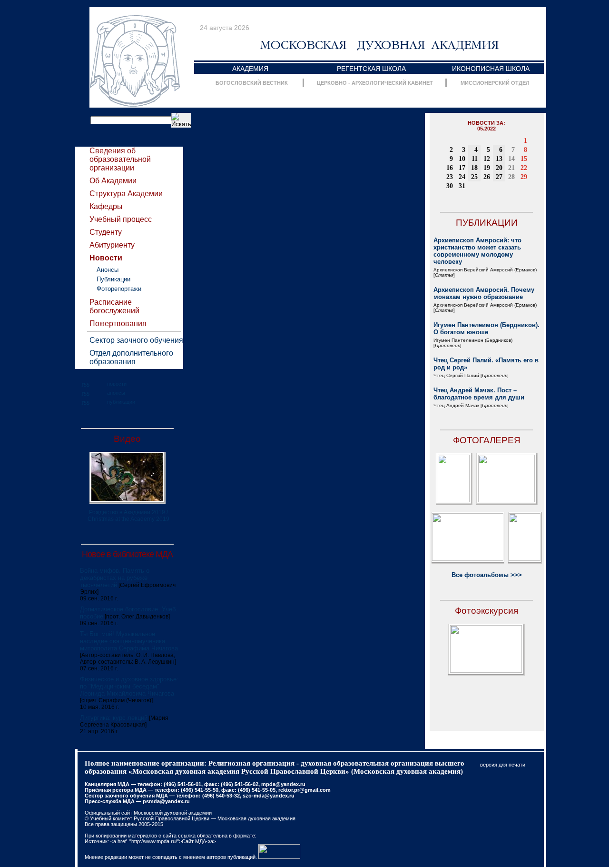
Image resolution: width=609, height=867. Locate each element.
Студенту (105, 232)
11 (474, 158)
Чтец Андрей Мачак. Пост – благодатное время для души (478, 394)
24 (462, 176)
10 (462, 158)
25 (474, 176)
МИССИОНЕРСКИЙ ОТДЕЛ (495, 83)
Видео (127, 439)
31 (462, 185)
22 (524, 167)
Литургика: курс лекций (113, 717)
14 (511, 158)
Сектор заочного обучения (136, 340)
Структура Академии (126, 193)
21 (511, 167)
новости (117, 384)
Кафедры (106, 206)
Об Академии (113, 181)
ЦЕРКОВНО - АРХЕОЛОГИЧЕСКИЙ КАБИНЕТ (375, 83)
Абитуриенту (112, 245)
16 (449, 167)
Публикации (113, 279)
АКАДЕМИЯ (250, 68)
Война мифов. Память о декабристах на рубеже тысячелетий (114, 577)
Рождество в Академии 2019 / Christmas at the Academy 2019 (128, 515)
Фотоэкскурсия (486, 611)
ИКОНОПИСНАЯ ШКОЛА (491, 68)
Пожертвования (118, 323)
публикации (121, 402)
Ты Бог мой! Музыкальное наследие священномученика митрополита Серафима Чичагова (129, 641)
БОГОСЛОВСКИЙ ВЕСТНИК (252, 83)
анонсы (116, 393)
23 (449, 176)
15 (524, 158)
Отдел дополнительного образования (131, 357)
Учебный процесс (120, 219)
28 (511, 176)
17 (462, 167)
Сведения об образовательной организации (120, 159)
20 (499, 167)
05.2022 (486, 128)
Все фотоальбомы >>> (487, 574)
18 (474, 167)
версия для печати (502, 764)
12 (486, 158)
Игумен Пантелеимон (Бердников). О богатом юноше (486, 328)
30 (449, 185)
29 (524, 176)
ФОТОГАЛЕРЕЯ (487, 440)
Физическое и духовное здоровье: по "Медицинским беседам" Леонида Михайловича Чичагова (129, 686)
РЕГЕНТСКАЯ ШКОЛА (371, 68)
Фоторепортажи (119, 288)
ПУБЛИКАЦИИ (487, 223)
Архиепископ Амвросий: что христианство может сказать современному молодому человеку (477, 251)
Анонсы (107, 269)
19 (486, 167)
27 (499, 176)
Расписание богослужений (114, 306)
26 (486, 176)
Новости (105, 258)
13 (499, 158)
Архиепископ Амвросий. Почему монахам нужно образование (483, 293)
